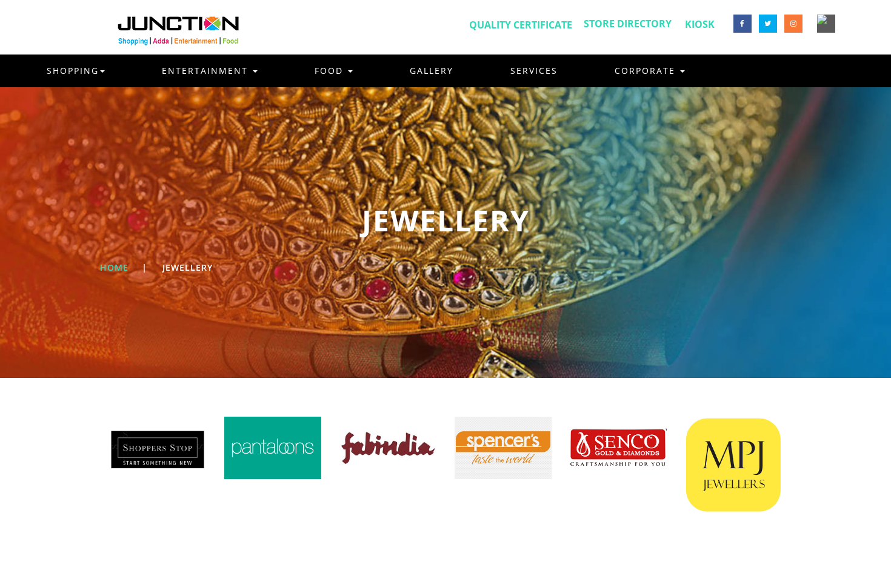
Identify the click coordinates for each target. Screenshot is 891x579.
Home (114, 267)
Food (331, 70)
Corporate (647, 70)
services (534, 70)
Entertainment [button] (207, 70)
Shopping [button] (73, 70)
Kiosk (700, 24)
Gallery (431, 70)
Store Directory (628, 23)
